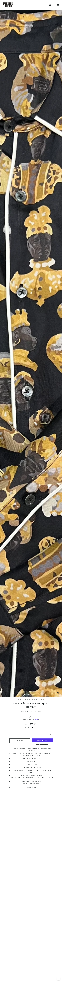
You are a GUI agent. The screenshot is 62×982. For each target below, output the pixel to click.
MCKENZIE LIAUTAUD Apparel (31, 711)
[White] (35, 727)
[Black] (32, 727)
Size (26, 724)
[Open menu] (58, 5)
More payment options (42, 744)
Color (27, 727)
